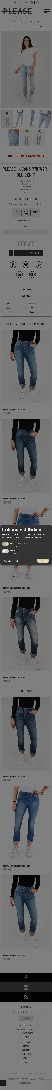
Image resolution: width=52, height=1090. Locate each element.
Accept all (43, 561)
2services (14, 546)
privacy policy (35, 536)
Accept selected (11, 561)
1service (14, 553)
